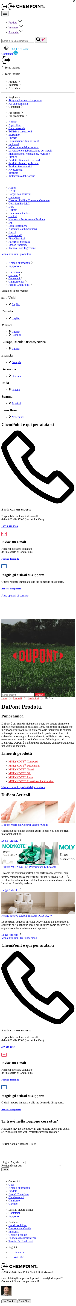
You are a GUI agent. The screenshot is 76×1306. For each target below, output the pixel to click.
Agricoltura (14, 125)
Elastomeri (14, 134)
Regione (6, 1165)
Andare (39, 694)
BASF (12, 190)
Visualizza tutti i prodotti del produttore (23, 787)
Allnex (12, 187)
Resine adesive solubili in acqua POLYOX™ (26, 915)
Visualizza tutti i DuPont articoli (19, 937)
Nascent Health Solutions (22, 228)
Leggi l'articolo (10, 840)
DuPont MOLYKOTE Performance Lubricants (28, 866)
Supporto (13, 1216)
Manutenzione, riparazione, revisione (29, 153)
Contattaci (14, 1212)
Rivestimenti (15, 169)
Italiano (16, 389)
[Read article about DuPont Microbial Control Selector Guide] (38, 812)
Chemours (14, 197)
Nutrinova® (15, 235)
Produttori (33, 698)
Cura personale (16, 128)
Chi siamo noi (16, 1197)
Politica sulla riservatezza (22, 1237)
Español (16, 334)
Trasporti (13, 172)
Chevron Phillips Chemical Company (29, 200)
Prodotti (13, 22)
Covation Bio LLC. (19, 203)
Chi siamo (14, 1200)
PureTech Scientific (19, 241)
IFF (10, 222)
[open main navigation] (4, 13)
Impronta (13, 1231)
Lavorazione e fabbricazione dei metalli (30, 150)
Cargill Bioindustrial (19, 193)
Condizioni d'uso (17, 1225)
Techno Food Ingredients (22, 248)
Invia (5, 1169)
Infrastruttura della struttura (23, 147)
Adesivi (12, 121)
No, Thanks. (9, 1301)
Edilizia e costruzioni (20, 131)
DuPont (12, 209)
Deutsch (16, 376)
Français (16, 362)
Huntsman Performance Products (26, 219)
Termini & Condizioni (20, 1241)
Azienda (13, 32)
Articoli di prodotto (19, 1187)
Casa (4, 698)
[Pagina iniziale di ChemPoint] (4, 8)
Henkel (12, 216)
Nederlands (18, 416)
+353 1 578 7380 (18, 48)
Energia (12, 137)
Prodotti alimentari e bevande (24, 160)
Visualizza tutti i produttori (16, 254)
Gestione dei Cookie (19, 1228)
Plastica (12, 156)
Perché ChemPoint (18, 1194)
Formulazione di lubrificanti (23, 141)
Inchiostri (13, 144)
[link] (16, 1252)
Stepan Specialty (17, 244)
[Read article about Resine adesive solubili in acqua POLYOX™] (38, 903)
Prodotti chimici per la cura (23, 163)
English (16, 304)
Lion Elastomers (17, 225)
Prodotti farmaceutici (20, 166)
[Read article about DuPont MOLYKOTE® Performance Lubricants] (38, 853)
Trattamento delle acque (21, 175)
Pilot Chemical (16, 238)
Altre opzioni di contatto (14, 595)
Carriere (12, 1203)
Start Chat (24, 1301)
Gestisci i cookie (17, 1234)
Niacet (12, 232)
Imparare (13, 27)
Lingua (5, 1162)
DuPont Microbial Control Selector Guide (24, 824)
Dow (11, 206)
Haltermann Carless (19, 213)
